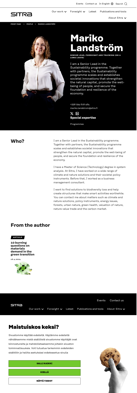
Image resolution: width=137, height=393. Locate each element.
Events (79, 4)
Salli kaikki (44, 363)
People (29, 24)
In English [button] (104, 4)
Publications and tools (113, 11)
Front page (16, 24)
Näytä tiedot (44, 381)
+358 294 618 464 (80, 104)
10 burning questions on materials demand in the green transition (22, 248)
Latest (92, 11)
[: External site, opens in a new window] (71, 114)
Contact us (91, 4)
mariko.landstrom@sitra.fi (84, 108)
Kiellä (44, 372)
